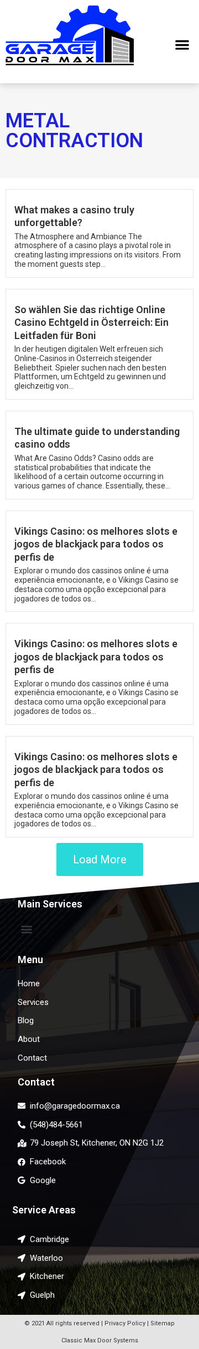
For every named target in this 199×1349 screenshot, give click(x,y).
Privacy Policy (124, 1323)
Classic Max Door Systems (99, 1340)
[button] (182, 44)
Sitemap (162, 1323)
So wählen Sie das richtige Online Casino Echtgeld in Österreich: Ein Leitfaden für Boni (91, 322)
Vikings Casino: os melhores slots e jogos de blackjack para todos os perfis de (95, 544)
